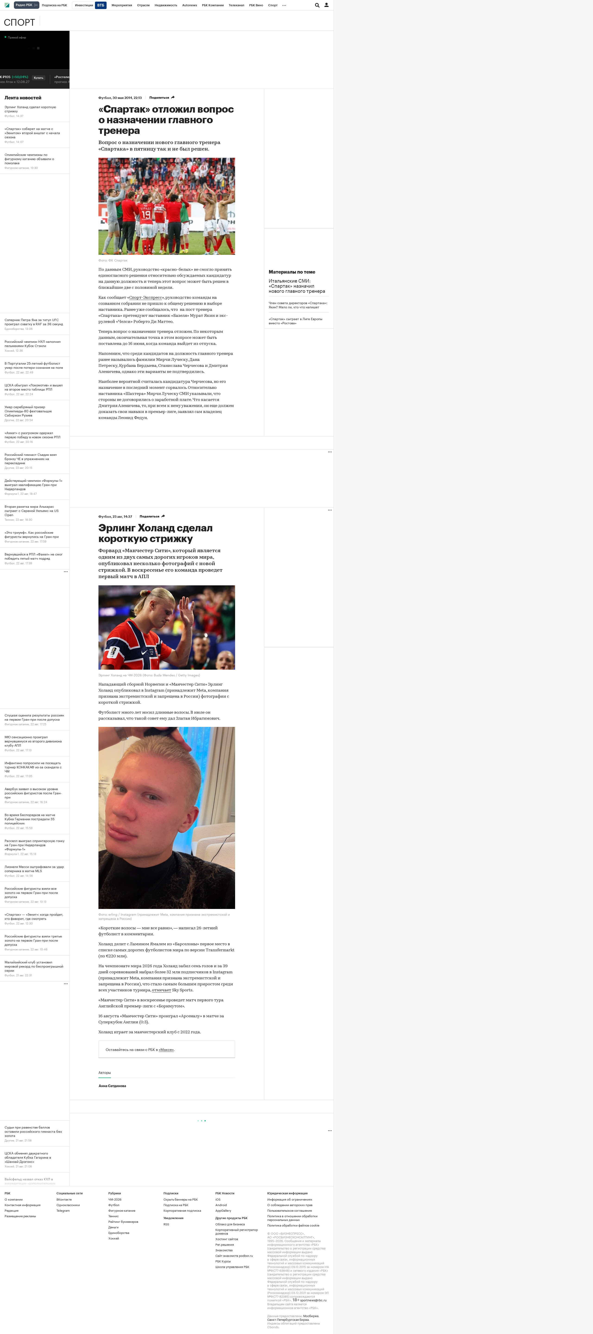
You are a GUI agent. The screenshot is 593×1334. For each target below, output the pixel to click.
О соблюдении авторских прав (289, 1204)
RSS (166, 1223)
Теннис (113, 1215)
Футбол (104, 97)
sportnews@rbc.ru (313, 1299)
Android (221, 1204)
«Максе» (166, 1049)
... (284, 4)
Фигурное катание (121, 1210)
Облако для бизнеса (230, 1223)
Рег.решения (224, 1244)
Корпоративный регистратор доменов (236, 1231)
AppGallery (223, 1210)
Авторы (104, 1072)
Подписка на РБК (176, 1204)
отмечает (161, 990)
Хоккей (113, 1238)
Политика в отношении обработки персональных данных (292, 1217)
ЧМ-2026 (114, 1199)
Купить (17, 77)
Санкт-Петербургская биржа (288, 1319)
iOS (218, 1199)
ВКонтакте (64, 1199)
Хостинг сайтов (226, 1238)
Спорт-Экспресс (145, 298)
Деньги (113, 1226)
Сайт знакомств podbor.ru (234, 1255)
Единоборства (118, 1232)
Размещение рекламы (20, 1215)
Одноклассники (68, 1204)
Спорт (19, 20)
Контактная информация (23, 1204)
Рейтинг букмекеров (123, 1221)
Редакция (12, 1210)
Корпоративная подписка (182, 1210)
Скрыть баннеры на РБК (181, 1199)
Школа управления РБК (232, 1266)
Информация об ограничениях (289, 1199)
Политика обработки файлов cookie (293, 1225)
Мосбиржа (311, 1315)
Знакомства (224, 1249)
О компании (14, 1199)
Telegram (63, 1210)
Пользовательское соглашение (289, 1210)
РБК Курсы (223, 1260)
